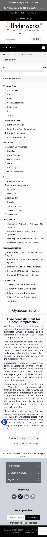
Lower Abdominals (15, 102)
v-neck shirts (26, 368)
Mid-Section (12, 107)
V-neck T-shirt (13, 214)
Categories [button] (8, 47)
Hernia (10, 163)
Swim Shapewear (15, 171)
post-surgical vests (21, 371)
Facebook (14, 496)
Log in (22, 13)
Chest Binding (13, 155)
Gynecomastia (13, 159)
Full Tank (11, 189)
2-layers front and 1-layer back (21, 284)
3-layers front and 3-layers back (21, 297)
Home (4, 54)
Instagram (32, 496)
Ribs (9, 111)
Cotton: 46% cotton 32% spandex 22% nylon (24, 254)
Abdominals (12, 90)
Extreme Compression (17, 137)
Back (9, 94)
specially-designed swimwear (19, 374)
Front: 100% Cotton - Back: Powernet (23, 266)
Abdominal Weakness (17, 146)
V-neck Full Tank (14, 210)
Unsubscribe (31, 522)
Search (36, 39)
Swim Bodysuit (14, 206)
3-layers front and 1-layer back (21, 293)
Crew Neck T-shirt (15, 181)
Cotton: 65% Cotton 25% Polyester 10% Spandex (25, 261)
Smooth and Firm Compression (21, 129)
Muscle (10, 202)
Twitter (20, 496)
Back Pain (11, 151)
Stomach (11, 115)
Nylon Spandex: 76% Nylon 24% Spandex (25, 238)
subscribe (32, 517)
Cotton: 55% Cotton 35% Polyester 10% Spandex (25, 225)
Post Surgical (13, 167)
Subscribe (17, 522)
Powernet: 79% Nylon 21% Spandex (23, 275)
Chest (9, 98)
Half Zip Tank (13, 197)
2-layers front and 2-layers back (21, 288)
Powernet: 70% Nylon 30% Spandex (23, 242)
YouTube (26, 496)
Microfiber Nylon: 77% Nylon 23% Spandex (22, 233)
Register (13, 13)
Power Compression (16, 133)
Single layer (12, 301)
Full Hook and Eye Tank (17, 185)
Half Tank (11, 193)
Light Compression (15, 124)
